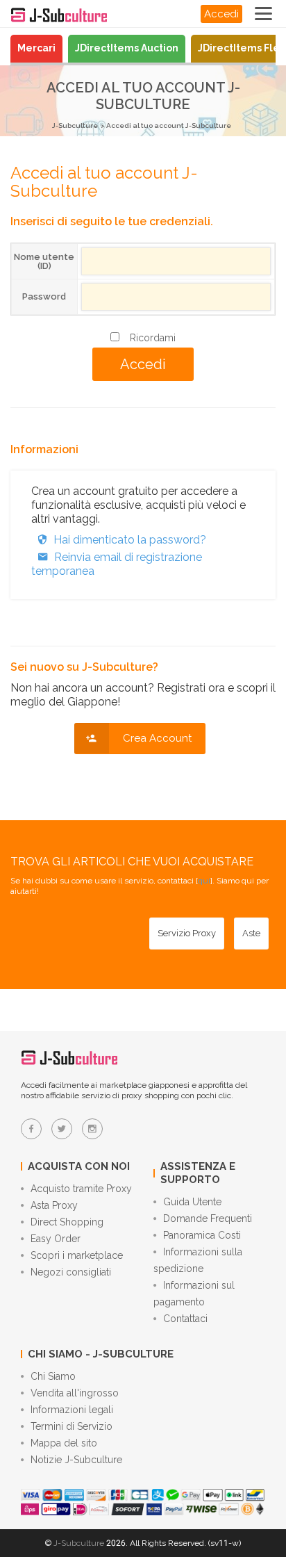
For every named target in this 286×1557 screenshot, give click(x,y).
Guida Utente (192, 1201)
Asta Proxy (54, 1205)
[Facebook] (31, 1128)
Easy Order (56, 1238)
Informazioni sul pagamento (194, 1293)
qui (204, 881)
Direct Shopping (67, 1222)
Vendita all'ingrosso (75, 1393)
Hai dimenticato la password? (129, 539)
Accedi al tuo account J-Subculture (168, 125)
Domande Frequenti (207, 1218)
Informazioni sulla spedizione (197, 1260)
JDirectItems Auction (126, 48)
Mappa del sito (64, 1443)
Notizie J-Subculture (76, 1459)
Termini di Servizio (71, 1426)
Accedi (221, 14)
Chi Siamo (53, 1376)
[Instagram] (92, 1128)
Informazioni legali (72, 1409)
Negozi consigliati (71, 1272)
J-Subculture (75, 125)
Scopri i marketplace (77, 1255)
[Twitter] (61, 1128)
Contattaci (185, 1318)
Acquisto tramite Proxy (81, 1188)
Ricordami (153, 337)
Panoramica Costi (202, 1235)
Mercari (36, 48)
